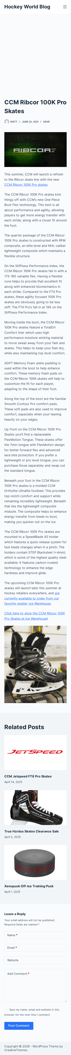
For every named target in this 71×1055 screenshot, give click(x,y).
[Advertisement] (35, 51)
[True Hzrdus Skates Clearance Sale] (35, 807)
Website (13, 960)
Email (12, 948)
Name (12, 935)
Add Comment (18, 974)
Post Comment (18, 1025)
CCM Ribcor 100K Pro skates (26, 185)
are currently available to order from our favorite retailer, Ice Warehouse (32, 598)
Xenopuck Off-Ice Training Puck (28, 886)
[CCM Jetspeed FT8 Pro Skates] (35, 752)
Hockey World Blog (27, 7)
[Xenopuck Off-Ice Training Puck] (35, 862)
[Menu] (65, 7)
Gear (46, 121)
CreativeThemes (15, 1050)
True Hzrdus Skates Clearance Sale (31, 831)
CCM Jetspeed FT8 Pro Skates (28, 776)
